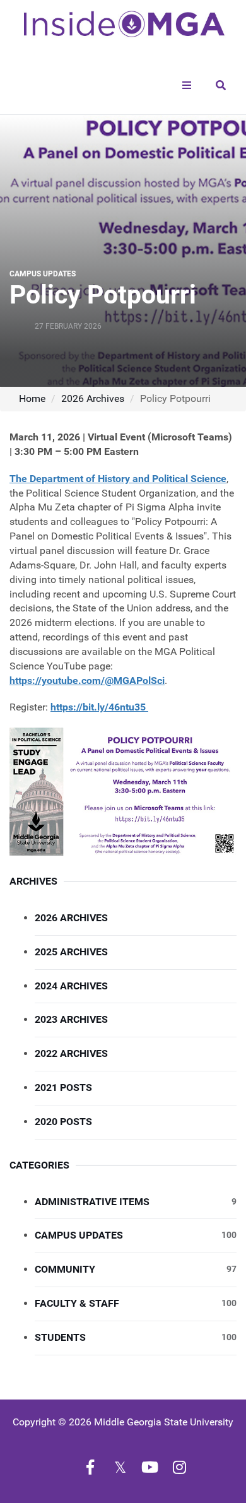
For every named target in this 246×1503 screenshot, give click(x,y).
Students (136, 1337)
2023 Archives (71, 1019)
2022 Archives (71, 1053)
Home (32, 398)
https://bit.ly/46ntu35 (99, 707)
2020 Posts (63, 1122)
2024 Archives (71, 986)
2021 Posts (63, 1087)
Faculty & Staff (136, 1303)
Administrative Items (136, 1202)
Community (136, 1269)
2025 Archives (71, 952)
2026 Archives (92, 398)
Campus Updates (136, 1235)
